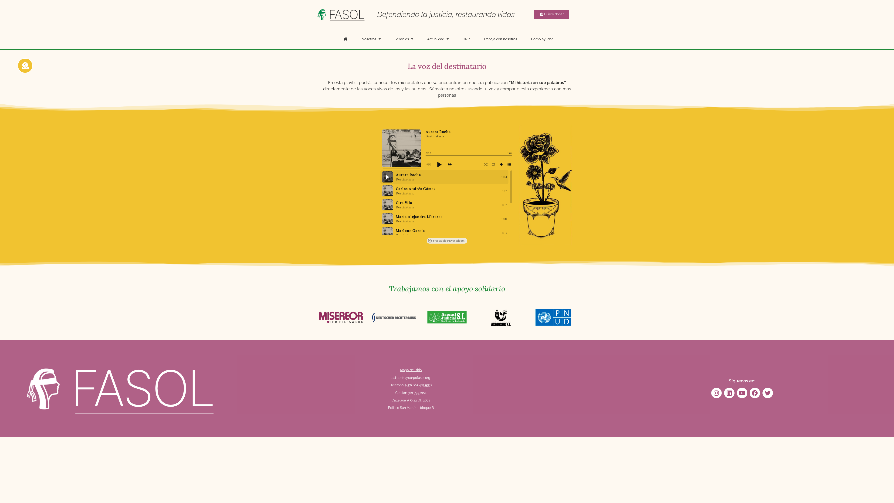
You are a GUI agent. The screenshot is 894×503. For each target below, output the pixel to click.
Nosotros (369, 39)
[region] (446, 202)
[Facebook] (755, 393)
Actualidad (435, 39)
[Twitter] (767, 393)
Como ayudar (542, 39)
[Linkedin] (729, 393)
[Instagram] (716, 393)
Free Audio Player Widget (448, 240)
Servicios (402, 39)
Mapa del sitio (411, 370)
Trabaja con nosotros (500, 39)
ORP (466, 39)
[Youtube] (742, 393)
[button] (439, 164)
